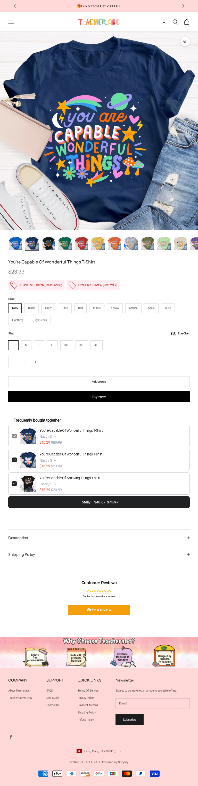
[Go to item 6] (98, 243)
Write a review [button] (99, 609)
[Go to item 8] (131, 243)
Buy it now (98, 397)
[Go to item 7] (114, 243)
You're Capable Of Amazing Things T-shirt (69, 478)
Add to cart (99, 381)
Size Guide (52, 698)
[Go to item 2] (32, 243)
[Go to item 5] (81, 243)
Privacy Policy (86, 698)
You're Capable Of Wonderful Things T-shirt (71, 454)
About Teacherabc (19, 690)
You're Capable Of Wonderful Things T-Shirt (71, 430)
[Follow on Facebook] (10, 737)
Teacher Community (20, 698)
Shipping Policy (86, 712)
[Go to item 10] (164, 243)
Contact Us (53, 705)
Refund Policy (86, 719)
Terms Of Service (88, 690)
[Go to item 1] (15, 243)
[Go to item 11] (180, 243)
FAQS (49, 690)
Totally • (99, 502)
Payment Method (88, 705)
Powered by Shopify (115, 762)
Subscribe (129, 719)
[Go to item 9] (147, 243)
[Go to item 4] (65, 243)
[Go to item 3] (48, 243)
